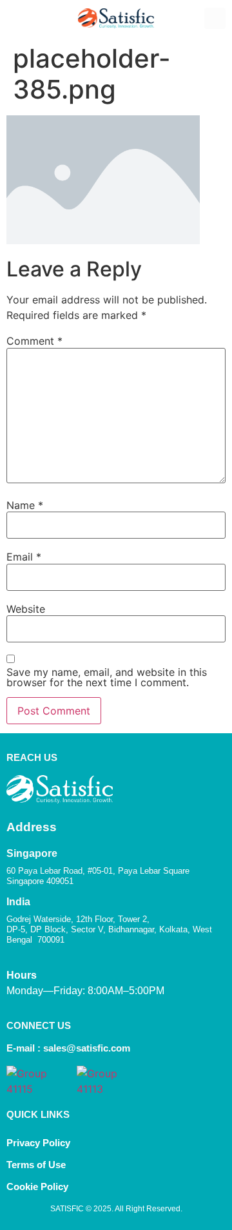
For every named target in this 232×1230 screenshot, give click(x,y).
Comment (34, 341)
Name (24, 505)
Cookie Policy (38, 1186)
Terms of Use (36, 1164)
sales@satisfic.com (86, 1048)
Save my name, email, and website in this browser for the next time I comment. (106, 677)
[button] (16, 18)
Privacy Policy (38, 1142)
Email (23, 557)
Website (25, 609)
